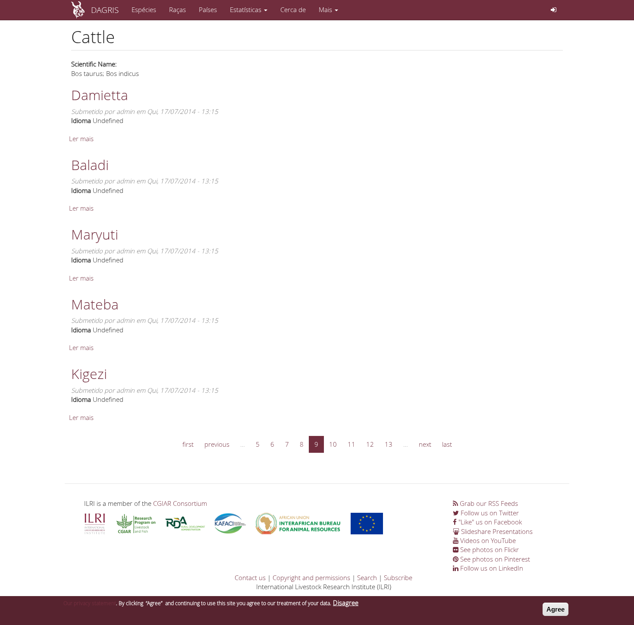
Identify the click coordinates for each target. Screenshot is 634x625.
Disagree (345, 602)
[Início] (81, 10)
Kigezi (89, 373)
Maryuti (94, 234)
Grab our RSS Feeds (488, 503)
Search (367, 577)
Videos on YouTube (487, 540)
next (425, 444)
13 (388, 444)
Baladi (90, 164)
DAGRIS (105, 9)
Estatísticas (246, 9)
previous (216, 444)
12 (370, 444)
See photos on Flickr (488, 549)
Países (208, 9)
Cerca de (293, 9)
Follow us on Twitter (489, 512)
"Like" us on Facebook (489, 522)
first (188, 444)
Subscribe (398, 577)
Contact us (250, 577)
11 (351, 444)
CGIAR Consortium (180, 503)
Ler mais (81, 138)
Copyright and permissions (311, 577)
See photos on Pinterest (494, 559)
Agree (555, 609)
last (447, 444)
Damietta (99, 94)
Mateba (95, 304)
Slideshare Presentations (496, 531)
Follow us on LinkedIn (490, 568)
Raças (177, 9)
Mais (326, 9)
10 (333, 444)
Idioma (81, 120)
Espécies (144, 9)
